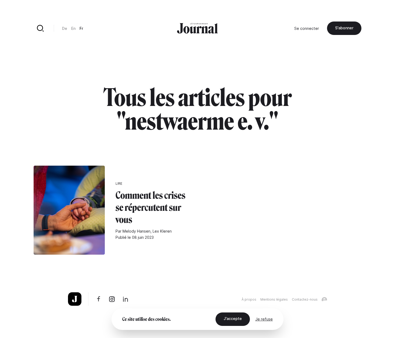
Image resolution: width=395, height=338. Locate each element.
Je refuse (264, 319)
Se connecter (306, 28)
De (64, 28)
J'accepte (233, 318)
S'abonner (344, 28)
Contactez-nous (305, 299)
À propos (249, 299)
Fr (81, 28)
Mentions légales (274, 299)
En (73, 28)
